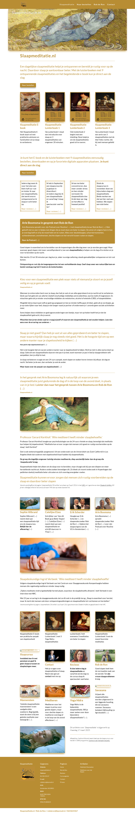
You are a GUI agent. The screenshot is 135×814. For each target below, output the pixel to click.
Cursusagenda (64, 776)
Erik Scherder (77, 512)
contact (48, 676)
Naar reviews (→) (29, 209)
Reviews (74, 664)
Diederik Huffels (105, 485)
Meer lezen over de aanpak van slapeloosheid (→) (40, 367)
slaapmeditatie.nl (45, 770)
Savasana (100, 690)
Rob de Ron (99, 5)
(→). (30, 720)
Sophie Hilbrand (29, 512)
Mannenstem (27, 700)
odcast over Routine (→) (60, 227)
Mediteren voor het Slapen (86, 771)
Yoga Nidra (76, 700)
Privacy (62, 782)
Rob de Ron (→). (99, 227)
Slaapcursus (26, 654)
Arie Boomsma (103, 512)
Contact (111, 5)
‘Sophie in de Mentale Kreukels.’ (99, 741)
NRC (104, 605)
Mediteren (51, 700)
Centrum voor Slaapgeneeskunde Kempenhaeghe (81, 583)
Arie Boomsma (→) (103, 516)
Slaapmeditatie (67, 5)
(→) (30, 529)
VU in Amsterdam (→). (79, 529)
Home (62, 767)
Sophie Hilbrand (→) (28, 516)
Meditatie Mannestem (87, 767)
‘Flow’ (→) (49, 532)
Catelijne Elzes (53, 512)
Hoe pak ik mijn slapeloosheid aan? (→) (33, 344)
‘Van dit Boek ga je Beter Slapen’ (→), (55, 518)
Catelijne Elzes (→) (57, 521)
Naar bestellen (84, 5)
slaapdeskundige (34, 583)
